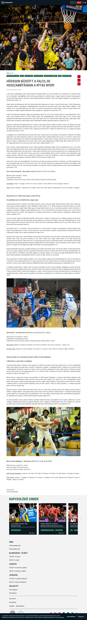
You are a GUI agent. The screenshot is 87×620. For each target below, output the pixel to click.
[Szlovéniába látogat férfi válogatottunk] (23, 512)
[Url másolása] (78, 76)
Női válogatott (13, 593)
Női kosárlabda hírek (14, 549)
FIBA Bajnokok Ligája (12, 75)
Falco (21, 75)
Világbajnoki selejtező (47, 530)
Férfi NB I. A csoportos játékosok (18, 578)
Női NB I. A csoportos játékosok (17, 582)
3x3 (71, 530)
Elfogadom (81, 616)
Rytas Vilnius (28, 75)
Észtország (59, 530)
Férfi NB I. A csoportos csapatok (18, 567)
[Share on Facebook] (78, 83)
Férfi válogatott (16, 530)
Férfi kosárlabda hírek (15, 545)
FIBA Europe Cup (38, 75)
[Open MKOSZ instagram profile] (78, 80)
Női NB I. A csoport (14, 560)
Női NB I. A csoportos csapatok (17, 571)
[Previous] (6, 519)
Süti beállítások (71, 616)
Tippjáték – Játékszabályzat (16, 606)
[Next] (81, 519)
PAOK (59, 75)
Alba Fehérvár (67, 75)
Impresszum (12, 598)
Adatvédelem (12, 602)
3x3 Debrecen (77, 530)
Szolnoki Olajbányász (50, 75)
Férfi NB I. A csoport (14, 556)
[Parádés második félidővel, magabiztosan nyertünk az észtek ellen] (52, 512)
